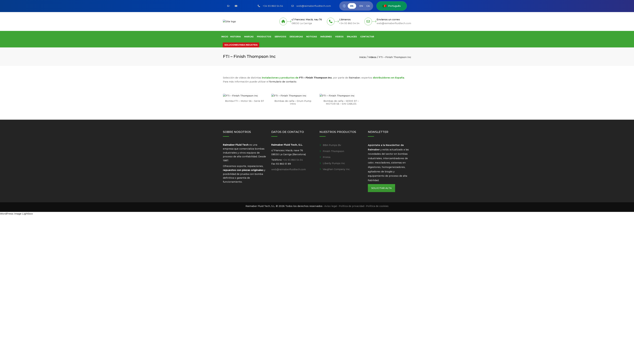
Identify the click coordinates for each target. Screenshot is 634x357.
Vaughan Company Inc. (336, 169)
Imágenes (326, 36)
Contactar (367, 36)
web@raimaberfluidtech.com (313, 5)
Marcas (248, 36)
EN (361, 6)
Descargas (296, 36)
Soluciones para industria (241, 45)
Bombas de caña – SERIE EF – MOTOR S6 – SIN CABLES (341, 102)
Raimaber (354, 77)
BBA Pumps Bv (332, 145)
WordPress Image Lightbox (16, 213)
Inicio (224, 36)
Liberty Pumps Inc (334, 163)
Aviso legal (330, 206)
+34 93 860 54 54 (273, 5)
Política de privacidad (351, 206)
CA (368, 6)
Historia (235, 36)
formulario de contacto (282, 81)
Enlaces (352, 36)
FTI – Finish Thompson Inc (315, 77)
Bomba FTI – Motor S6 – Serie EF (244, 101)
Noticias (311, 36)
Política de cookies (377, 206)
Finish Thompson (333, 151)
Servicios (280, 36)
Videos (339, 36)
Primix (327, 157)
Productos (264, 36)
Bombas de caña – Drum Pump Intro (292, 102)
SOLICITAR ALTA (381, 188)
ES (351, 5)
